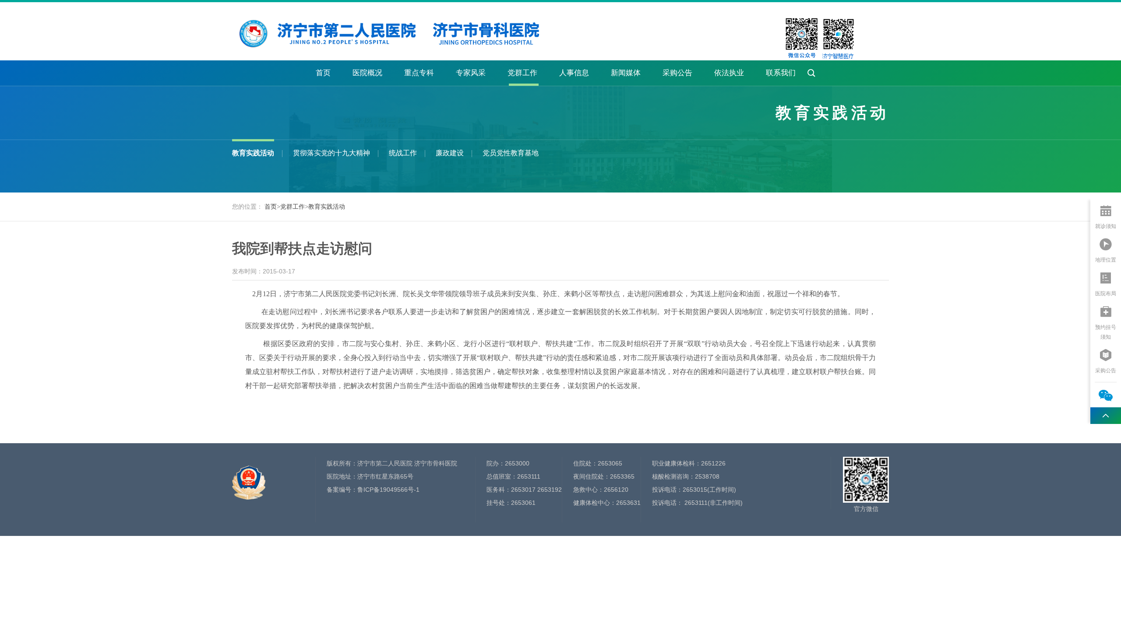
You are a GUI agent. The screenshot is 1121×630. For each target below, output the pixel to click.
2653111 (528, 476)
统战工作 (403, 153)
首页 (323, 73)
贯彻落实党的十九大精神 (331, 153)
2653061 (523, 502)
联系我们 (781, 73)
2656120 (616, 489)
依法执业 (729, 73)
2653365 (622, 476)
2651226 (713, 463)
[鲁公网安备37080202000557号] (248, 477)
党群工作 (522, 73)
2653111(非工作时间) (713, 502)
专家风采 (471, 73)
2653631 (628, 502)
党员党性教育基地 (511, 153)
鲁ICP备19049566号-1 (388, 489)
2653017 (523, 489)
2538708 (707, 476)
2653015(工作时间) (709, 489)
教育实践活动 (253, 153)
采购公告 (677, 73)
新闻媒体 (626, 73)
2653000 (517, 463)
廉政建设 (450, 153)
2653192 (549, 489)
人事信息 (574, 73)
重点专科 (419, 73)
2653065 (610, 463)
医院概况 (367, 73)
